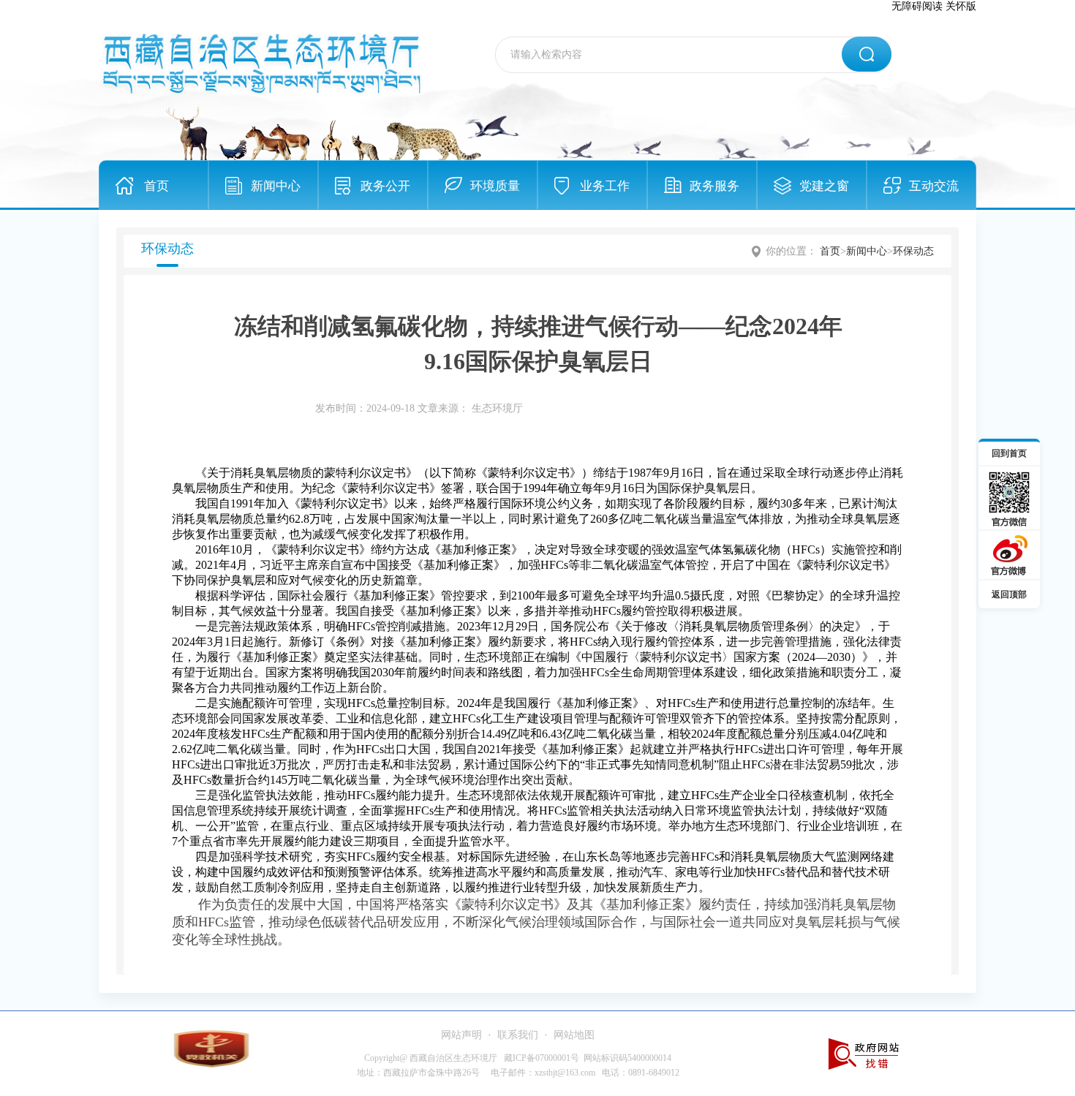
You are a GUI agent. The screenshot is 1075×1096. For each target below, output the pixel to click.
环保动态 (913, 251)
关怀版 (961, 6)
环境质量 (495, 186)
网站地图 (574, 1034)
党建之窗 (824, 186)
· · (518, 1034)
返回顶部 (1009, 594)
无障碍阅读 (917, 6)
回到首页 (1009, 453)
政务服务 (714, 186)
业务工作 (605, 186)
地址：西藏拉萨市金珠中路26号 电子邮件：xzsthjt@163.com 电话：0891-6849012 (518, 1072)
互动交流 (934, 186)
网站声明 (461, 1034)
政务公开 (385, 186)
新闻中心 (276, 186)
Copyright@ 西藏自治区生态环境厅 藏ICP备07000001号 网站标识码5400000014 (517, 1058)
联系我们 (517, 1034)
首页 (156, 186)
